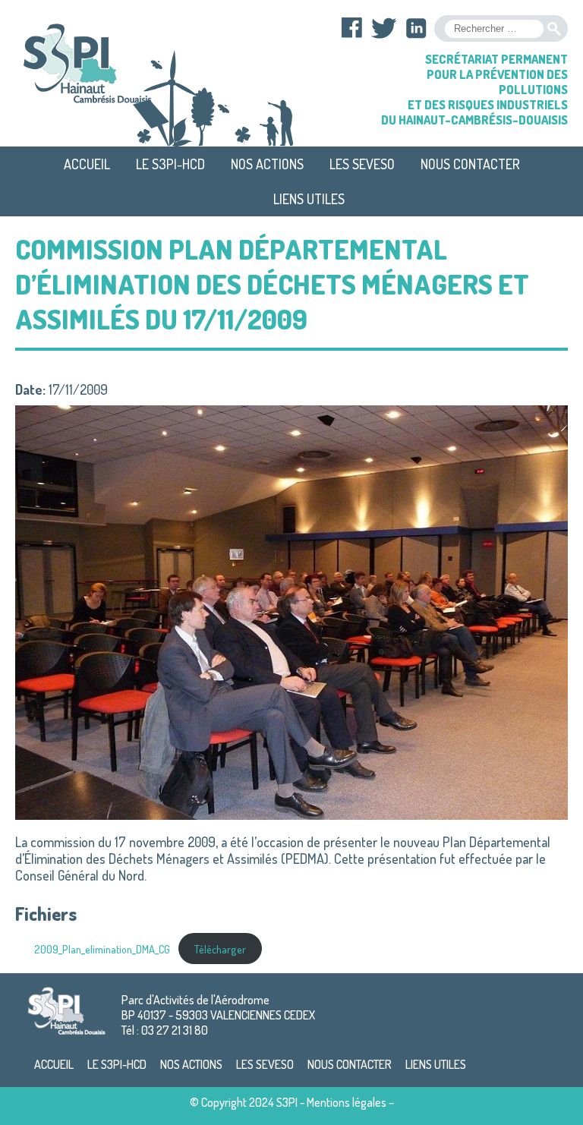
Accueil (87, 164)
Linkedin (416, 28)
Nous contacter (470, 164)
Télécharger (220, 949)
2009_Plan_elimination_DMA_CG (102, 949)
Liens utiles (309, 199)
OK (554, 28)
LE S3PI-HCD (170, 164)
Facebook (352, 28)
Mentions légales (346, 1102)
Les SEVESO (362, 164)
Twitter (384, 28)
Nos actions (267, 164)
